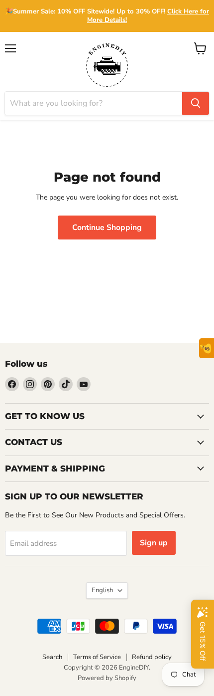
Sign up (154, 542)
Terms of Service (97, 657)
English (102, 590)
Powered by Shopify (107, 678)
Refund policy (152, 657)
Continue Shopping (107, 227)
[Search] (195, 103)
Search (52, 657)
